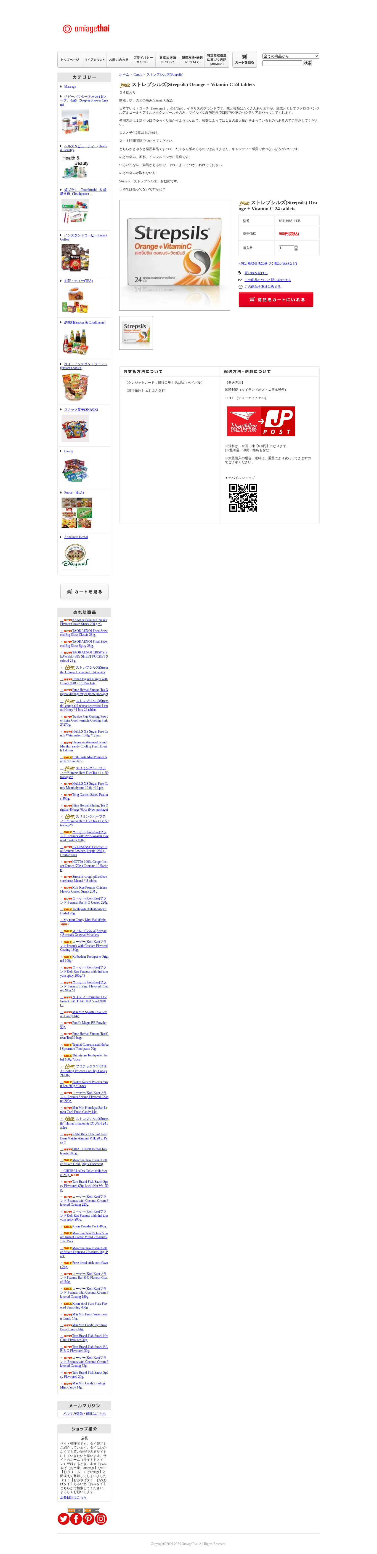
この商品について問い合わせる (268, 280)
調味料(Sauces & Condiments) (84, 322)
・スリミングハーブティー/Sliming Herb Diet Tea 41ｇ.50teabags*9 (84, 821)
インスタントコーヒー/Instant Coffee (83, 237)
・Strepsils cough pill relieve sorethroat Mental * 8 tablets (83, 879)
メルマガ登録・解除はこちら (84, 1414)
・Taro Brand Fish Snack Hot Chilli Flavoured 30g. (84, 1338)
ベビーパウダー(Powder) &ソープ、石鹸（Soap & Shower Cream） (84, 100)
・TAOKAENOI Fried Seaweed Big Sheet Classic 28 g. (84, 633)
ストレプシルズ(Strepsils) (165, 74)
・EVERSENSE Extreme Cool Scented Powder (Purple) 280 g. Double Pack (83, 851)
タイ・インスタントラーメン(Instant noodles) (83, 366)
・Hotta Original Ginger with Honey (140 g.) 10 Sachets (84, 681)
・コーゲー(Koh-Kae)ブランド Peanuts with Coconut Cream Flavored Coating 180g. (84, 1293)
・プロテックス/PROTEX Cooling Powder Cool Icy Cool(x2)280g (83, 1070)
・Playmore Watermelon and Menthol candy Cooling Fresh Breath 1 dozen (83, 746)
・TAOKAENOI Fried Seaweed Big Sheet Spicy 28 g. (84, 644)
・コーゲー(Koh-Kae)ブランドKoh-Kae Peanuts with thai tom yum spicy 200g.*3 (84, 971)
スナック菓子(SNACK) (81, 410)
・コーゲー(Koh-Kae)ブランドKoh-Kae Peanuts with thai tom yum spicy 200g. (84, 1215)
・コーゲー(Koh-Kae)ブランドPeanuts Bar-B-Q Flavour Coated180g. (83, 1278)
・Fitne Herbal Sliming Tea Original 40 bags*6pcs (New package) (84, 807)
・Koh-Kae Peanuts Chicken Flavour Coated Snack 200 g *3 (83, 622)
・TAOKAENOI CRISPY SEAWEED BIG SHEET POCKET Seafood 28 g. (84, 656)
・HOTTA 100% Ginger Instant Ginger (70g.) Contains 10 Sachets (84, 866)
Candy (68, 451)
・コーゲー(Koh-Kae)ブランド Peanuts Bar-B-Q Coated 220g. (84, 900)
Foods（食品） (75, 493)
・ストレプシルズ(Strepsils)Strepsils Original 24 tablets (83, 933)
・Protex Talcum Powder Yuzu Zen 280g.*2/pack (84, 1084)
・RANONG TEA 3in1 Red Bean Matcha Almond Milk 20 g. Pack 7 (83, 1138)
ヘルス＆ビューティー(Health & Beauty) (83, 148)
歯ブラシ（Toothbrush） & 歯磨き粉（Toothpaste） (83, 192)
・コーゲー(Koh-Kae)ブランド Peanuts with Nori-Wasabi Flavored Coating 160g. (84, 836)
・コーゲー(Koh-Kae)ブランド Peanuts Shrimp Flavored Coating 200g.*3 (84, 986)
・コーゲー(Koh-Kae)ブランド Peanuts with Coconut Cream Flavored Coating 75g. (84, 1362)
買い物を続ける (256, 273)
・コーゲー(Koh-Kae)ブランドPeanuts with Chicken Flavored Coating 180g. (84, 946)
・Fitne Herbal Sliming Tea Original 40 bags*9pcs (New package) (84, 692)
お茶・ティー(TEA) (78, 281)
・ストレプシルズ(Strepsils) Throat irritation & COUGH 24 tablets (84, 1123)
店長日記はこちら (73, 1497)
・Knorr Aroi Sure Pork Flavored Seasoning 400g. (84, 1306)
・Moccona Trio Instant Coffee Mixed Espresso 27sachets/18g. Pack (84, 1252)
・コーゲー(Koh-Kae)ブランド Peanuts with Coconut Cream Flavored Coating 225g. (84, 1200)
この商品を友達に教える (263, 287)
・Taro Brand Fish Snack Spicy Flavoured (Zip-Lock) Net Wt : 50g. (84, 1186)
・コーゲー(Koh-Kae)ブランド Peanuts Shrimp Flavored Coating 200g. (84, 1097)
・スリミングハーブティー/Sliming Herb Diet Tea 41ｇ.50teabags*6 (84, 772)
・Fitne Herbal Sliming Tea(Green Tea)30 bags (84, 1036)
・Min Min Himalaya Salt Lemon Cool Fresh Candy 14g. (83, 1110)
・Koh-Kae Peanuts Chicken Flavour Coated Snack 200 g (83, 890)
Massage (70, 87)
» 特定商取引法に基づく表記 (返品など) (267, 263)
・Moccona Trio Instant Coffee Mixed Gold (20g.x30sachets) (83, 1162)
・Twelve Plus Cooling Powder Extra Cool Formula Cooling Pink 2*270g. (84, 721)
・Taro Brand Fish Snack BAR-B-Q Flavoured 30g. (84, 1349)
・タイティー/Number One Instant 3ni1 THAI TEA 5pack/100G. (83, 1001)
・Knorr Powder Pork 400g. (83, 1226)
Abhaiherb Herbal (76, 537)
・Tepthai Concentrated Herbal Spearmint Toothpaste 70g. (84, 1047)
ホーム (124, 74)
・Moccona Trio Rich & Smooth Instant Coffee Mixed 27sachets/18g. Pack (84, 1237)
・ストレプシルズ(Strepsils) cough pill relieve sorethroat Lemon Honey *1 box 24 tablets (84, 705)
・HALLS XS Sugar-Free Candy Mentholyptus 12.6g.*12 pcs (84, 786)
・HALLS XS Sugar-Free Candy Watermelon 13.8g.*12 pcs (84, 734)
